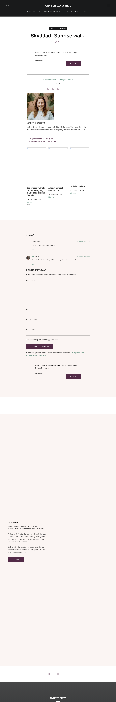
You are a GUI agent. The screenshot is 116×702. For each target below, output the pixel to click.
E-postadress (32, 320)
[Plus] (14, 5)
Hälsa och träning (58, 28)
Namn (29, 309)
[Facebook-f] (11, 5)
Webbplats (30, 330)
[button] (108, 5)
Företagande (34, 12)
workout (70, 80)
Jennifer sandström (58, 6)
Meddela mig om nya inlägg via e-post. (43, 340)
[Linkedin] (6, 5)
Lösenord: (39, 61)
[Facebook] (48, 88)
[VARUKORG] (104, 5)
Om (85, 12)
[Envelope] (19, 5)
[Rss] (16, 5)
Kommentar (31, 280)
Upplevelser (71, 12)
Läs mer (16, 559)
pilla (33, 256)
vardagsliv (62, 80)
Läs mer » (30, 202)
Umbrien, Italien (77, 186)
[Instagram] (8, 5)
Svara (33, 249)
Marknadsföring (52, 12)
